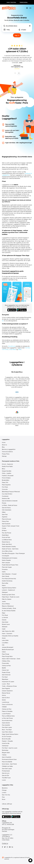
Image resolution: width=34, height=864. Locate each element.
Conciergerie (5, 555)
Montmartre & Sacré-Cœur (9, 759)
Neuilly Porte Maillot (7, 466)
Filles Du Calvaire (6, 599)
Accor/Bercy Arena (7, 551)
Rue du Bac (5, 583)
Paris (3, 797)
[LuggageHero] (9, 9)
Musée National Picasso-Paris (10, 565)
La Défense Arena (7, 539)
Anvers (4, 638)
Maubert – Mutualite (7, 741)
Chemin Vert (5, 670)
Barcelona (4, 788)
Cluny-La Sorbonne (7, 704)
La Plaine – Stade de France (9, 505)
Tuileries (4, 755)
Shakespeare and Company (9, 558)
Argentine (4, 517)
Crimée (4, 528)
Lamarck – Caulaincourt (8, 590)
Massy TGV (5, 482)
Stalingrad (5, 592)
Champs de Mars (6, 709)
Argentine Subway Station (9, 588)
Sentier (4, 700)
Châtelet (4, 707)
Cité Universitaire (6, 510)
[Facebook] (2, 847)
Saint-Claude (5, 576)
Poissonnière (5, 663)
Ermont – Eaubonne (7, 464)
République (5, 679)
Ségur (3, 613)
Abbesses (4, 626)
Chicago (4, 790)
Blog (3, 447)
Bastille (4, 668)
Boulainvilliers (5, 480)
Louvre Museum (6, 713)
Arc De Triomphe (6, 736)
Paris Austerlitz (6, 725)
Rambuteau (5, 750)
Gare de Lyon (5, 773)
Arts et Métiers (6, 604)
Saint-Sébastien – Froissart (9, 574)
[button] (30, 860)
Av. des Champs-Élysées (8, 610)
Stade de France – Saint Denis (10, 549)
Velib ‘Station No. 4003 (8, 631)
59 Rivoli (4, 530)
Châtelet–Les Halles (7, 766)
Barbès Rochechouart (8, 649)
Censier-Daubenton (7, 691)
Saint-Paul (5, 514)
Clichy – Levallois (6, 473)
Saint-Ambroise (6, 674)
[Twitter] (5, 847)
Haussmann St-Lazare (8, 681)
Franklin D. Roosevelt (7, 475)
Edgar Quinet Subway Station (10, 734)
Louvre (4, 780)
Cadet (3, 629)
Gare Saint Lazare (7, 768)
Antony (4, 695)
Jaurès (4, 601)
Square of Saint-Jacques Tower (10, 526)
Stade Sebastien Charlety (9, 546)
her (3, 321)
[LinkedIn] (12, 847)
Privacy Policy (5, 454)
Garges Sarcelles (6, 471)
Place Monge (5, 654)
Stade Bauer (5, 535)
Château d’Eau (6, 661)
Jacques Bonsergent (7, 647)
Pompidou (5, 569)
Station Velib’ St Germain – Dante (11, 658)
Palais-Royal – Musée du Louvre (10, 597)
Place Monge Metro (7, 656)
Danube (4, 620)
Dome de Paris (6, 537)
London (4, 792)
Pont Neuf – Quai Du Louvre (9, 748)
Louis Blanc (5, 642)
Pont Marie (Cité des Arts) (9, 578)
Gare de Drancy (6, 507)
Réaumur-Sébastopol (8, 606)
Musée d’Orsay (6, 672)
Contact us (5, 843)
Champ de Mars (6, 665)
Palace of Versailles (7, 711)
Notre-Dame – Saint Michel (9, 764)
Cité (3, 645)
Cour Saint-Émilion (7, 494)
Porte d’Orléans (6, 478)
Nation (4, 585)
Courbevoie (5, 496)
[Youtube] (10, 847)
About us (4, 445)
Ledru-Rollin (5, 640)
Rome (3, 799)
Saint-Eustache (6, 523)
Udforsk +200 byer (7, 804)
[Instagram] (7, 847)
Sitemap (4, 456)
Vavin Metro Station (7, 732)
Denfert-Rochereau (7, 581)
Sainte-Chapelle (6, 560)
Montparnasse (6, 771)
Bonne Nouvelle (6, 739)
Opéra (3, 571)
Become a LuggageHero (8, 449)
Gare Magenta (6, 688)
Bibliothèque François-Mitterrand (11, 491)
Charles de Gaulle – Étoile (9, 608)
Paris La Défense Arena (8, 716)
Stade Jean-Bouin (7, 544)
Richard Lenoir (6, 624)
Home (3, 442)
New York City (6, 795)
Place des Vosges (7, 567)
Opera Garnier (6, 723)
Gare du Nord (6, 697)
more (20, 62)
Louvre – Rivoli (6, 684)
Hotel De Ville (5, 743)
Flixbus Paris (5, 521)
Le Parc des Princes (7, 718)
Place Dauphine (6, 485)
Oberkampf (5, 745)
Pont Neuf (4, 677)
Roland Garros (6, 542)
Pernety (4, 503)
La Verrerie (5, 617)
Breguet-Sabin (6, 752)
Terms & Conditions (7, 451)
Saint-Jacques (6, 562)
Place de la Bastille (7, 761)
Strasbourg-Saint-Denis (8, 594)
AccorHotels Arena (7, 720)
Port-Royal (5, 615)
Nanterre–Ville (5, 498)
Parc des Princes (6, 533)
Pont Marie (5, 487)
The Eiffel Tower (6, 777)
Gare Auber (5, 622)
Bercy (3, 468)
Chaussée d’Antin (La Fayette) (10, 636)
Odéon (4, 652)
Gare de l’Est (5, 775)
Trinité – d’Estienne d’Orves (9, 686)
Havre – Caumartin (7, 633)
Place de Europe (6, 519)
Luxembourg (5, 702)
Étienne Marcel (6, 693)
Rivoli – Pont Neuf (6, 729)
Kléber (4, 512)
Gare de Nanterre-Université (9, 501)
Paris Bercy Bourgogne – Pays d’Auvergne (13, 553)
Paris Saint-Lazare (7, 727)
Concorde (5, 489)
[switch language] (27, 8)
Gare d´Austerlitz (6, 757)
